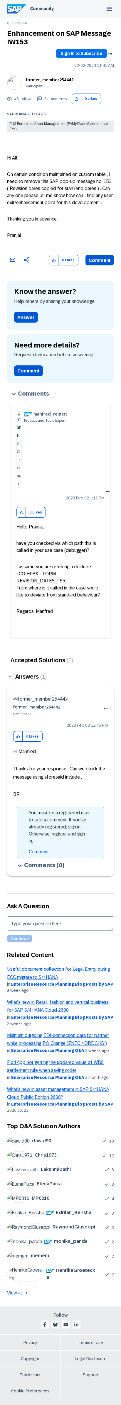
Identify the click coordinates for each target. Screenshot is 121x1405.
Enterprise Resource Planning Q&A (47, 1050)
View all (15, 1292)
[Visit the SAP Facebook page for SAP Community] (44, 1324)
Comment (100, 260)
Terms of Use (91, 1342)
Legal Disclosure (91, 1358)
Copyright (30, 1358)
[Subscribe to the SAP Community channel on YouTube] (65, 1324)
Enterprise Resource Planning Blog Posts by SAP (62, 984)
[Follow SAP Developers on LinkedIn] (76, 1324)
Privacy (30, 1342)
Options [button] (110, 54)
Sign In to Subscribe (81, 53)
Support (91, 1374)
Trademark (30, 1374)
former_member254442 (49, 79)
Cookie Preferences (30, 1391)
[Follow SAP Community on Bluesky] (55, 1324)
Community (42, 8)
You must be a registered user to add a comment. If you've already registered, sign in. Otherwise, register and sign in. (59, 826)
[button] (76, 99)
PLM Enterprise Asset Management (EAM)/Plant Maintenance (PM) (58, 126)
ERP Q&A (19, 23)
